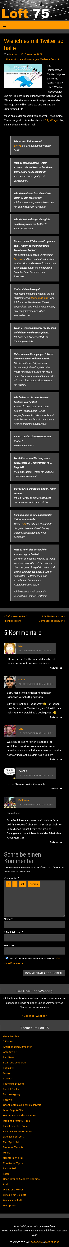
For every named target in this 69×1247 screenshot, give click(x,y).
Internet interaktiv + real (16, 1120)
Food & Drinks (11, 1089)
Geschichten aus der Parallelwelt (22, 1104)
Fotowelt (8, 1099)
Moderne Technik (49, 59)
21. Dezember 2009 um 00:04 (35, 684)
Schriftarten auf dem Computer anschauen (52, 618)
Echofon (18, 259)
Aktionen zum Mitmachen (17, 1046)
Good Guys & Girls (13, 1110)
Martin (13, 54)
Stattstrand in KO (40, 297)
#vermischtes (11, 1036)
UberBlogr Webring (34, 1015)
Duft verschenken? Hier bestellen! (16, 618)
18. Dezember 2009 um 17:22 (35, 733)
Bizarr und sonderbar (14, 1062)
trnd (5, 1184)
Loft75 (17, 145)
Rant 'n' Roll (9, 1168)
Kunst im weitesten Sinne (17, 1131)
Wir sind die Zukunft (14, 1194)
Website (9, 945)
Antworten (56, 668)
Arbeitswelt (9, 1051)
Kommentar (11, 878)
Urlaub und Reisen (13, 1189)
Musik (6, 1152)
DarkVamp (24, 800)
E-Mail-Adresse (13, 932)
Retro (6, 1173)
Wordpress (9, 1205)
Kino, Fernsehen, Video (16, 1126)
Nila (24, 523)
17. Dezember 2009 (32, 54)
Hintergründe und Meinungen (22, 59)
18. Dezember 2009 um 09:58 (35, 804)
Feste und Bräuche (14, 1083)
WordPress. (52, 1242)
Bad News (9, 1057)
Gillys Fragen (52, 120)
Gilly (20, 728)
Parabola (37, 1242)
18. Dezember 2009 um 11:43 (35, 775)
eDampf (7, 1078)
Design (7, 1073)
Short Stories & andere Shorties (21, 1178)
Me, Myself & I (11, 1141)
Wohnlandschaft (12, 1200)
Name (8, 918)
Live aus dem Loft (13, 1136)
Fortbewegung (11, 1094)
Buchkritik (8, 1067)
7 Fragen (8, 1041)
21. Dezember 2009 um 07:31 (35, 650)
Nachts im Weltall (13, 1157)
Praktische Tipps (13, 1163)
